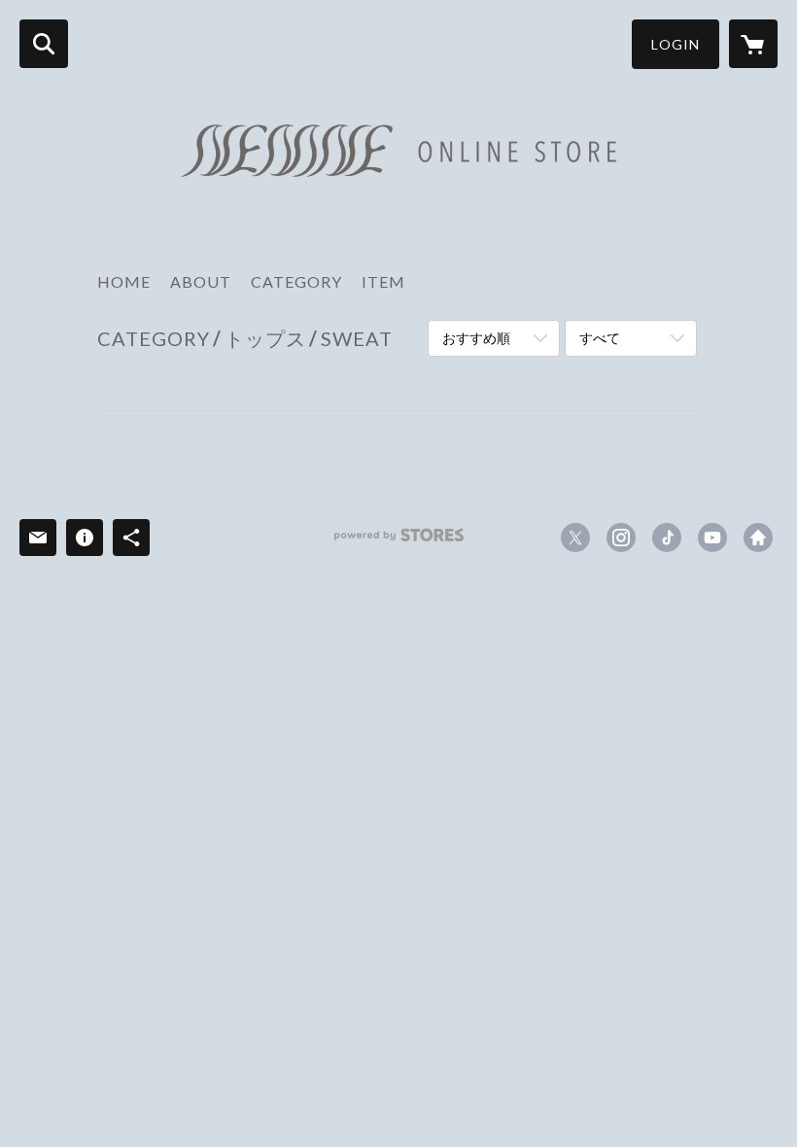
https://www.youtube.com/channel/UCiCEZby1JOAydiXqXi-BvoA (712, 537)
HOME (124, 281)
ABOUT (200, 281)
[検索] (43, 43)
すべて (599, 338)
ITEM (383, 281)
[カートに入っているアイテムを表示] (753, 43)
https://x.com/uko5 (575, 537)
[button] (675, 44)
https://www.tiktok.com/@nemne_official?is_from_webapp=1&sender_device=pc (666, 537)
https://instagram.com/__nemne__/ (621, 537)
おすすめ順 (476, 338)
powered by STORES (399, 541)
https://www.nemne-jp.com (758, 537)
